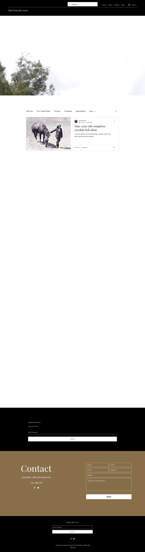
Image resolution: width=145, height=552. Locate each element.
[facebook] (34, 487)
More (91, 111)
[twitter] (38, 487)
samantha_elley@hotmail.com (36, 477)
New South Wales (43, 111)
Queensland (80, 111)
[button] (116, 111)
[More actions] (115, 121)
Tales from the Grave (18, 10)
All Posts (29, 111)
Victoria (57, 111)
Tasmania (68, 111)
